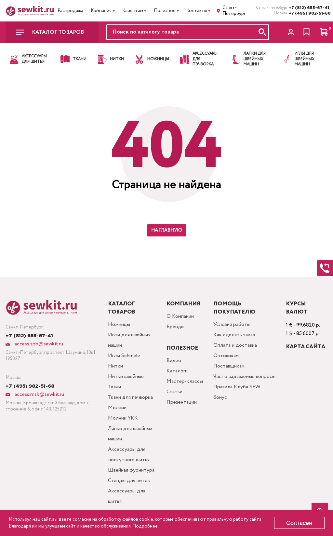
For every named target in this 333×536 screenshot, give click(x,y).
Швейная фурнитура (131, 470)
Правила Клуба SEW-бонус (237, 392)
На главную (166, 230)
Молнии (117, 407)
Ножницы (119, 324)
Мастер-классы (184, 381)
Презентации (181, 402)
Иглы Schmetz (124, 355)
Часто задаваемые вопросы (244, 376)
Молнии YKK (123, 418)
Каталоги (177, 371)
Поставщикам (229, 366)
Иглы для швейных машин (129, 340)
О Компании (180, 316)
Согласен (299, 523)
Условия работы (231, 324)
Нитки (115, 366)
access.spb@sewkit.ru (38, 344)
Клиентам (132, 10)
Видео (173, 360)
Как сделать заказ (234, 335)
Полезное (165, 10)
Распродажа (70, 10)
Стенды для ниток (129, 480)
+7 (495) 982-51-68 (308, 13)
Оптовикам (226, 355)
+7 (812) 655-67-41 (308, 8)
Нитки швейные (126, 376)
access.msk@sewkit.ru (38, 394)
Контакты (196, 10)
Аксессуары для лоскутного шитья (129, 454)
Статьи (174, 391)
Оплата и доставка (235, 345)
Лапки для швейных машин (130, 434)
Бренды (175, 326)
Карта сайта (305, 347)
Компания (101, 10)
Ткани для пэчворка (130, 397)
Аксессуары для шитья (126, 496)
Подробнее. (145, 526)
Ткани (114, 387)
